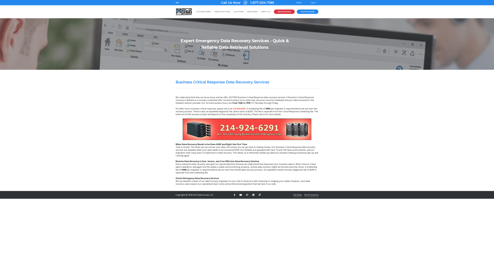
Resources (252, 12)
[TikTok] (259, 194)
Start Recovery (284, 12)
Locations (239, 12)
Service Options (222, 12)
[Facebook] (234, 195)
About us (265, 12)
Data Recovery (204, 12)
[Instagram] (247, 195)
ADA (177, 2)
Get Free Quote (307, 12)
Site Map (297, 194)
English (313, 3)
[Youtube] (240, 195)
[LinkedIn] (253, 195)
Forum (299, 2)
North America (311, 194)
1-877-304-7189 (247, 3)
